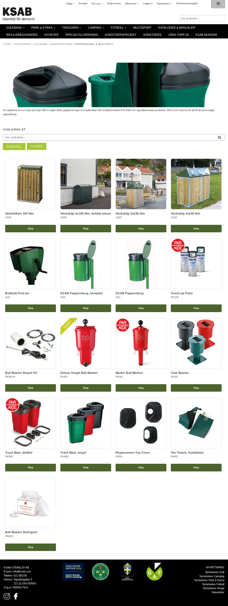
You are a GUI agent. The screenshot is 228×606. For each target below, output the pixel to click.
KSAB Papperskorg (130, 293)
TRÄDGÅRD (70, 27)
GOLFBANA (14, 27)
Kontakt (83, 3)
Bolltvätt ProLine (17, 293)
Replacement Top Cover (133, 452)
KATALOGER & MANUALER (176, 27)
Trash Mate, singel (73, 452)
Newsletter (218, 592)
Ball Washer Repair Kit (21, 372)
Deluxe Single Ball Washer (79, 372)
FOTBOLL (117, 27)
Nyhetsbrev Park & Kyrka (209, 580)
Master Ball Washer (129, 372)
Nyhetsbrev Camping (212, 576)
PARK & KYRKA (42, 27)
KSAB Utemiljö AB (16, 567)
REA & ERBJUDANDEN (22, 34)
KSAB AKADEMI (206, 34)
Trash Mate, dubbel (18, 452)
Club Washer (180, 372)
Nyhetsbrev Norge (213, 588)
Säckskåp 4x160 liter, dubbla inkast (85, 213)
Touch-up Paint (182, 293)
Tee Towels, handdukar (187, 452)
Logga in (148, 3)
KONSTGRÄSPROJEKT (120, 34)
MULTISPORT (142, 27)
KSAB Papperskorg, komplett (81, 293)
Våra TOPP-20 (178, 34)
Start (7, 44)
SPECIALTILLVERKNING (81, 34)
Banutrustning (61, 44)
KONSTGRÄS (152, 34)
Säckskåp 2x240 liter (130, 213)
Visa (30, 228)
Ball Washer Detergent (21, 532)
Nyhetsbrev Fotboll (213, 584)
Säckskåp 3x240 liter (185, 213)
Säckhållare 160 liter (19, 213)
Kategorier (22, 44)
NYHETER (52, 34)
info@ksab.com (22, 571)
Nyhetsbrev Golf (214, 572)
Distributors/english (187, 3)
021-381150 (20, 575)
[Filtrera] (219, 137)
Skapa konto (114, 3)
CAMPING (94, 27)
